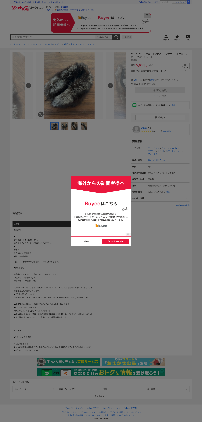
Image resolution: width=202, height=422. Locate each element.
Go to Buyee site (115, 241)
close (86, 241)
